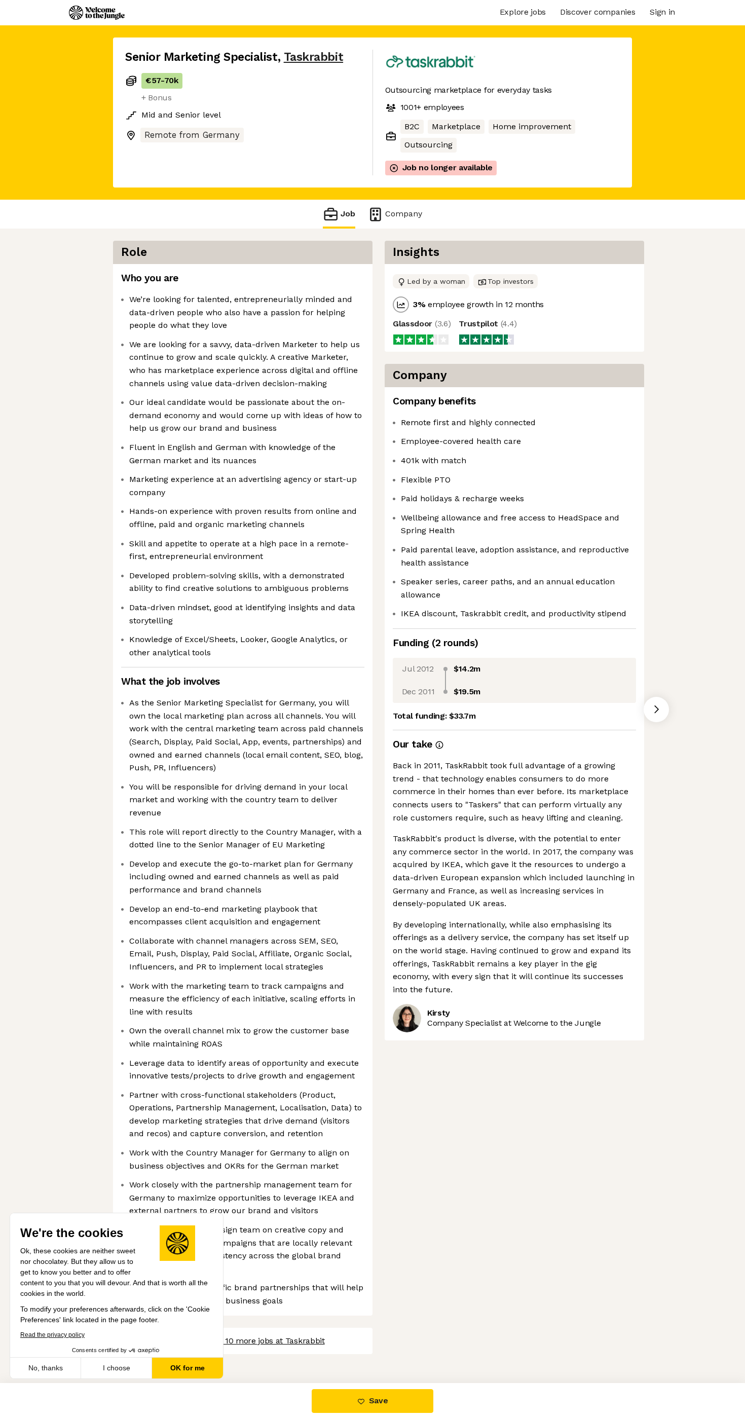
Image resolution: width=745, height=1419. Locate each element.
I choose (116, 1368)
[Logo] (97, 13)
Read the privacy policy (52, 1334)
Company (403, 213)
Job (348, 213)
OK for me (187, 1368)
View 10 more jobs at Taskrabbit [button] (265, 1341)
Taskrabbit (313, 57)
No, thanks (45, 1368)
